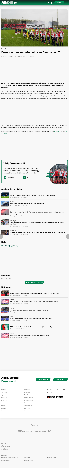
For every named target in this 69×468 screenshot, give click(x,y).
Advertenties (28, 406)
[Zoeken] (48, 2)
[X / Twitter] (2, 246)
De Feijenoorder (29, 398)
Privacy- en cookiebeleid (6, 442)
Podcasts (27, 392)
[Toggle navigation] (66, 2)
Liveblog (26, 411)
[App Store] (60, 397)
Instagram (57, 131)
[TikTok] (48, 392)
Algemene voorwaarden (6, 445)
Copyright (3, 448)
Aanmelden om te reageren (34, 282)
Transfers (4, 392)
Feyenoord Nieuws (28, 460)
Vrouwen (4, 411)
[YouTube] (64, 389)
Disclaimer (3, 443)
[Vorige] (1, 236)
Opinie (3, 395)
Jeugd (3, 403)
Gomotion (10, 451)
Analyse (3, 408)
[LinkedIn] (16, 246)
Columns (27, 390)
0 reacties (19, 56)
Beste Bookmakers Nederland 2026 (9, 457)
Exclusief (4, 398)
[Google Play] (51, 397)
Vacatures (60, 379)
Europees (4, 400)
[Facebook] (9, 246)
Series (3, 406)
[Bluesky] (58, 389)
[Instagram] (51, 389)
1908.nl (9, 2)
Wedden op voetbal (5, 460)
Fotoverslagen (28, 400)
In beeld (26, 403)
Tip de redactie (43, 379)
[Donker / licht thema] (52, 3)
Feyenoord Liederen (29, 459)
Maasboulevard (28, 395)
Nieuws (3, 390)
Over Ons (27, 408)
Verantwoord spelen (6, 446)
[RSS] (52, 392)
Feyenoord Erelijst (51, 457)
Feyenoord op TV (5, 459)
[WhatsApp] (13, 246)
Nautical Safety (27, 457)
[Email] (6, 246)
